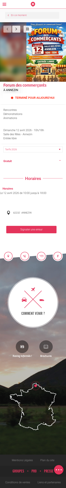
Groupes (18, 471)
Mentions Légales (22, 460)
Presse (48, 471)
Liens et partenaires (49, 482)
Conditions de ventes (17, 482)
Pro (34, 471)
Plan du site (47, 460)
